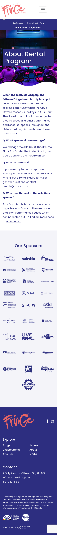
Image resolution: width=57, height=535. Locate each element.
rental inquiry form (30, 177)
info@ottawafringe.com (17, 477)
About (33, 449)
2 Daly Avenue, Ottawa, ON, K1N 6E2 (24, 473)
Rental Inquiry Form (35, 23)
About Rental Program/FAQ (28, 27)
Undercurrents (11, 449)
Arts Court (9, 454)
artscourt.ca (13, 221)
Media (33, 454)
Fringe (6, 445)
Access (33, 445)
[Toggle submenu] (4, 19)
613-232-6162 (11, 481)
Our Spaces (18, 23)
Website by (10, 527)
